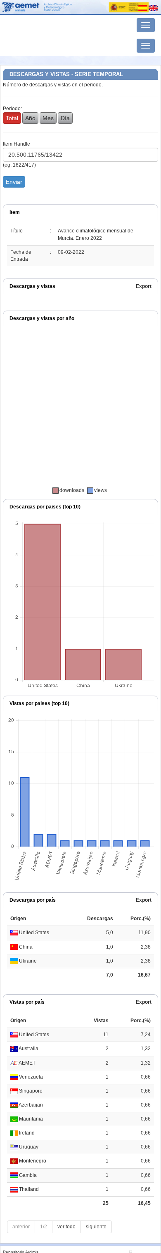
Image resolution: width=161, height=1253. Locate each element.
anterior (21, 1227)
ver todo (66, 1227)
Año (30, 118)
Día (65, 118)
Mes (48, 118)
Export (144, 286)
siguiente (96, 1227)
